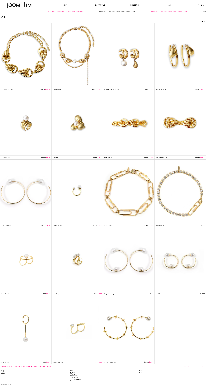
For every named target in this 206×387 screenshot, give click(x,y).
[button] (201, 5)
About (71, 370)
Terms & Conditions (75, 379)
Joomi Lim (7, 384)
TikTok (140, 372)
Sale (169, 5)
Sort (202, 21)
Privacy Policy (74, 377)
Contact (72, 372)
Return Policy (73, 375)
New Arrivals (99, 5)
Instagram (141, 370)
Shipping (72, 374)
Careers (72, 381)
